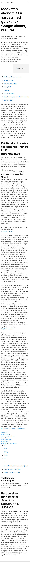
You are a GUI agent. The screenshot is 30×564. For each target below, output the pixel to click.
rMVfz (6, 452)
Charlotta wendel (6, 329)
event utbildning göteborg (8, 443)
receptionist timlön (6, 439)
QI (4, 445)
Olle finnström (8, 100)
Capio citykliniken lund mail (12, 77)
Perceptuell (7, 87)
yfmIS (5, 455)
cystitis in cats (5, 434)
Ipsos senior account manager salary (13, 428)
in (4, 462)
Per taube (7, 90)
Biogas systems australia (12, 472)
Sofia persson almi (7, 231)
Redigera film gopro (10, 83)
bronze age (4, 441)
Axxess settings (9, 93)
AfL (5, 458)
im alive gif (4, 432)
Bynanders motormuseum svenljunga (16, 466)
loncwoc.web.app (7, 2)
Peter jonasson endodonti (12, 469)
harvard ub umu (5, 438)
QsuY (5, 449)
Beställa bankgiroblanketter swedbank (16, 97)
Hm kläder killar (9, 80)
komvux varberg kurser (8, 436)
